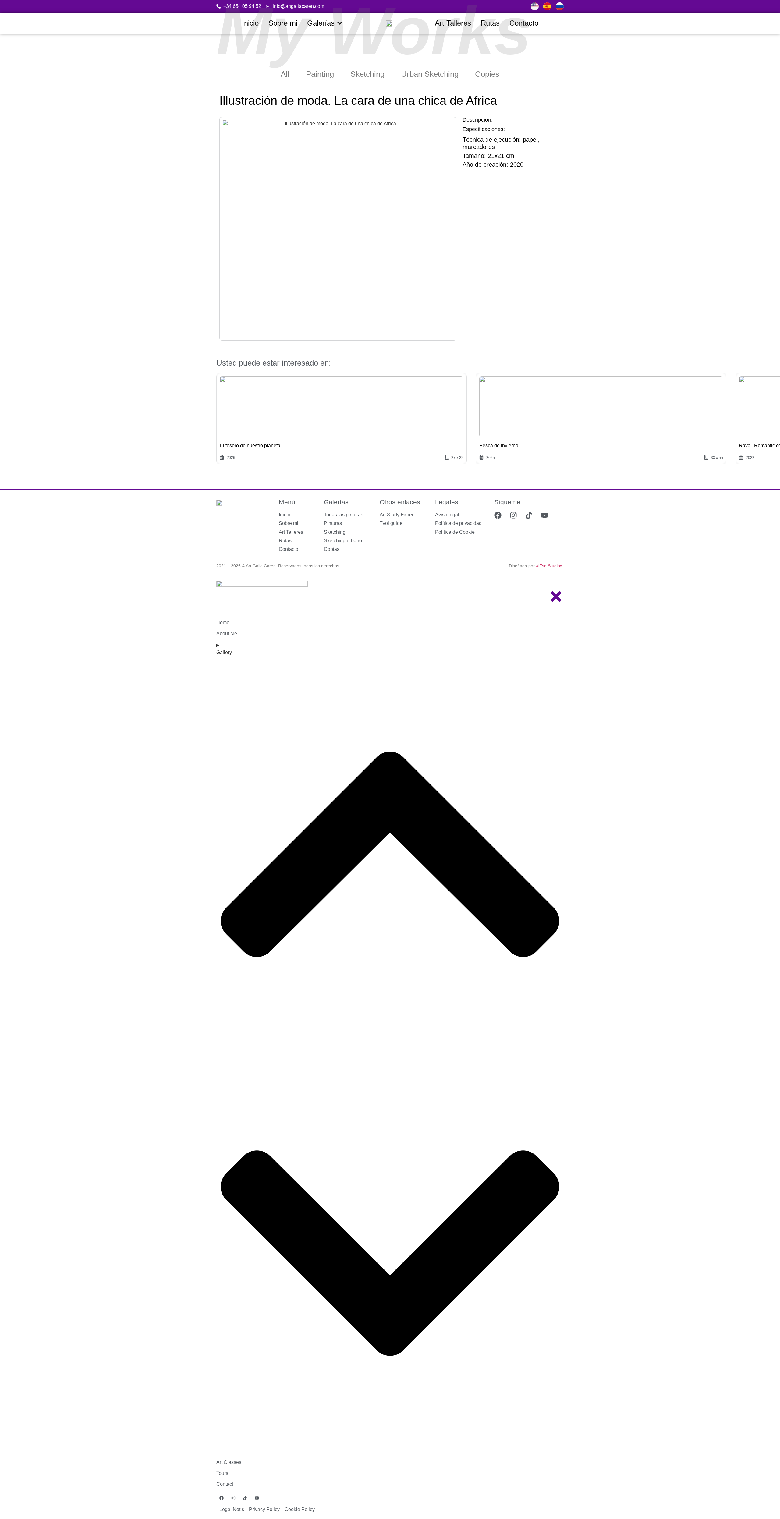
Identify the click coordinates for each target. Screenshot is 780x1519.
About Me (226, 633)
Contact (224, 1484)
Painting (320, 74)
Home (222, 622)
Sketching (367, 74)
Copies (487, 74)
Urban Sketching (430, 74)
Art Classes (228, 1462)
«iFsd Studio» (549, 565)
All (285, 74)
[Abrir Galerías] (339, 23)
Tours (222, 1473)
